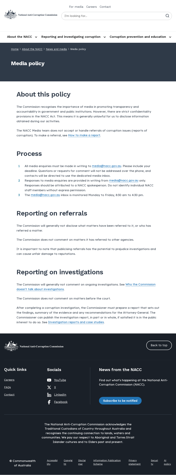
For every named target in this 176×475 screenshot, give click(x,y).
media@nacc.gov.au (106, 166)
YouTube (60, 380)
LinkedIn (60, 394)
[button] (159, 345)
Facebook (61, 402)
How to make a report (84, 135)
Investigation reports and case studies (76, 322)
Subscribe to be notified (120, 400)
